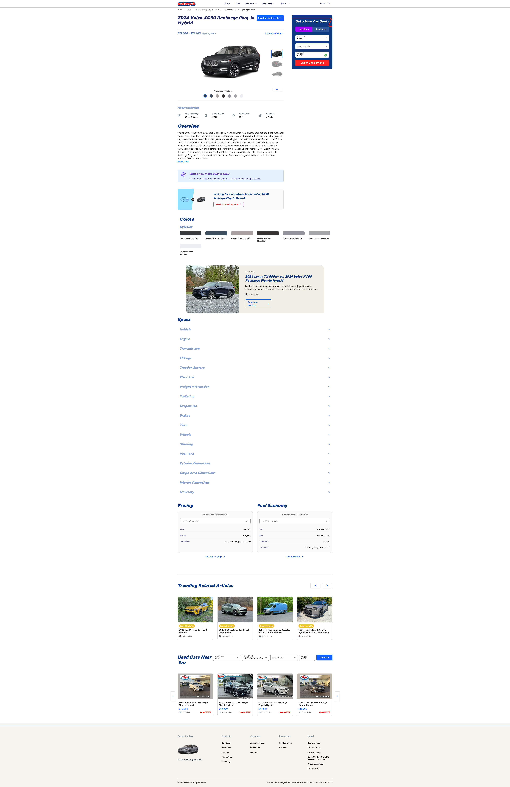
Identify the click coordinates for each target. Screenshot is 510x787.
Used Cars (320, 29)
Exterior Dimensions (195, 463)
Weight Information (194, 387)
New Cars (304, 29)
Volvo (189, 10)
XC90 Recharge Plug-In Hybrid (207, 10)
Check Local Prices (312, 62)
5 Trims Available (273, 33)
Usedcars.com (285, 743)
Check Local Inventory (270, 18)
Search (324, 657)
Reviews (225, 752)
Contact (254, 752)
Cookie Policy (314, 752)
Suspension (188, 406)
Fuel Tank (187, 454)
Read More (183, 161)
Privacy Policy (314, 747)
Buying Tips (227, 757)
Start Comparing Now (227, 204)
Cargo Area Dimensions (197, 473)
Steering (186, 444)
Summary (187, 492)
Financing (226, 761)
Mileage (186, 358)
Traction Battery (192, 368)
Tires (183, 425)
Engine (185, 339)
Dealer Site (255, 747)
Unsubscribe (313, 768)
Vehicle (185, 329)
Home (180, 10)
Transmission (190, 348)
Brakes (185, 415)
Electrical (187, 377)
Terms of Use (314, 743)
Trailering (187, 396)
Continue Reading (253, 304)
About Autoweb (257, 743)
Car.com (283, 747)
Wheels (185, 434)
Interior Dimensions (194, 482)
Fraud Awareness (315, 764)
